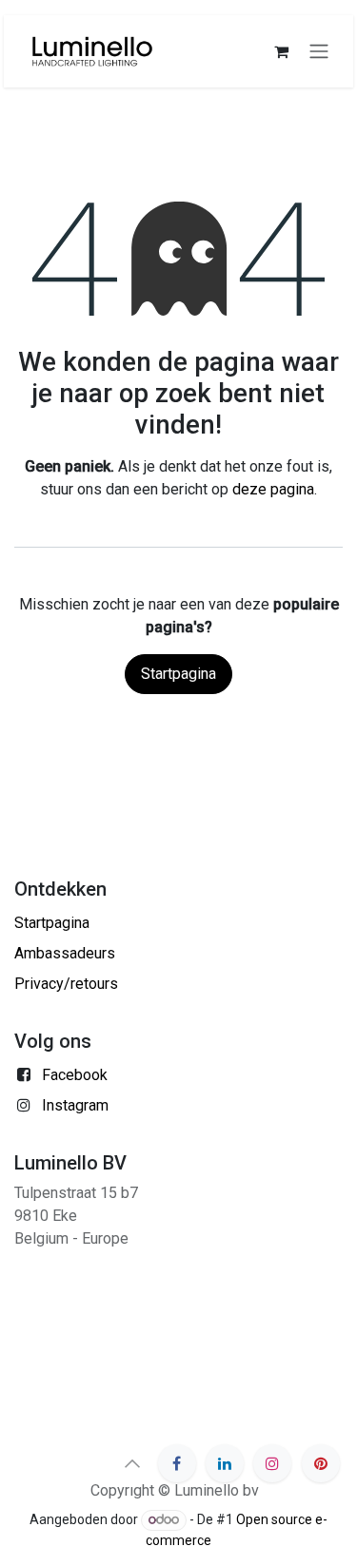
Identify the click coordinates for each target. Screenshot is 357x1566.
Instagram (75, 1105)
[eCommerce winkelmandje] (281, 51)
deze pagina (273, 489)
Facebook (75, 1075)
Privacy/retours (66, 984)
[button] (132, 1463)
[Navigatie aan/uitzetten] (319, 51)
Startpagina (178, 674)
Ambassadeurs (64, 953)
